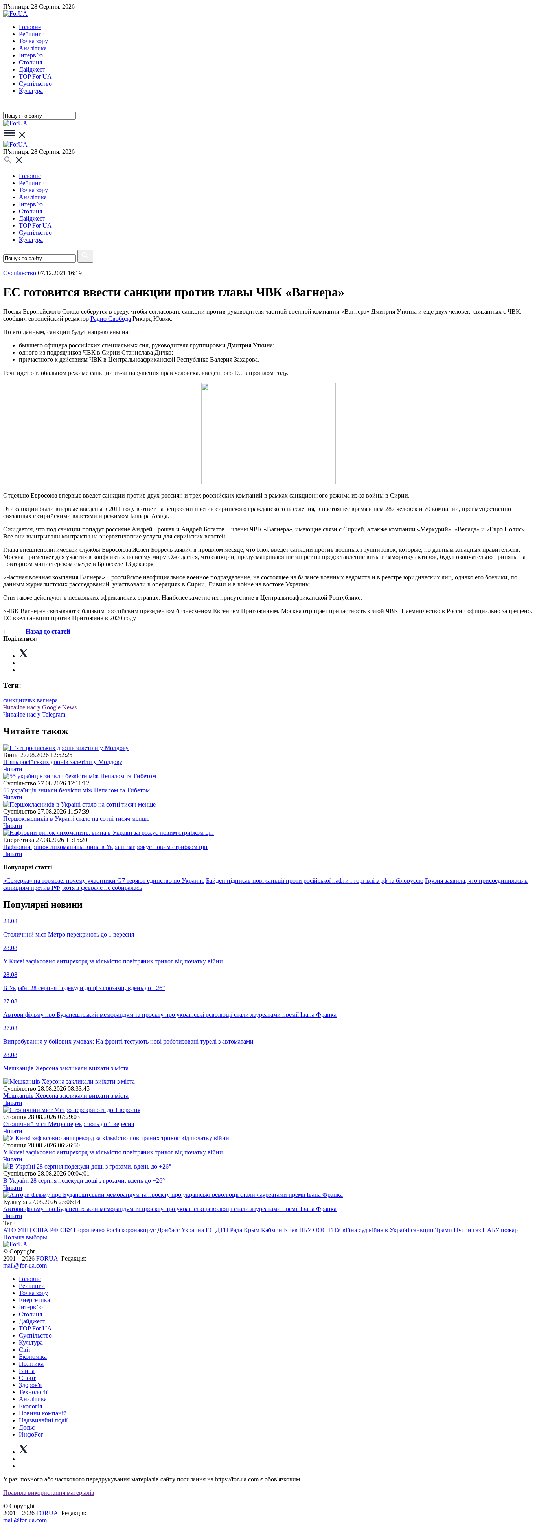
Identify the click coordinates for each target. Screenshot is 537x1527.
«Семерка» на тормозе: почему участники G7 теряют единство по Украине (103, 880)
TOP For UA (35, 76)
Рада (236, 1230)
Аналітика (33, 48)
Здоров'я (30, 1385)
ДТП (221, 1230)
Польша (13, 1237)
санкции (14, 700)
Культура (31, 90)
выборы (36, 1237)
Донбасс (168, 1230)
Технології (33, 1392)
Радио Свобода (110, 318)
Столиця (30, 62)
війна (349, 1230)
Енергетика (34, 1300)
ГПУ (334, 1230)
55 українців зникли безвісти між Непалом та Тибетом (76, 790)
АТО (9, 1230)
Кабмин (271, 1230)
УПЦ (24, 1230)
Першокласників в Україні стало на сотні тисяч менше (76, 818)
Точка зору (33, 41)
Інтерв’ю (31, 55)
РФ (54, 1230)
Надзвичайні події (43, 1420)
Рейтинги (32, 34)
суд (363, 1230)
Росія (113, 1230)
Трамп (443, 1230)
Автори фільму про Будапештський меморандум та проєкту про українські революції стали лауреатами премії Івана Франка (170, 1208)
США (40, 1230)
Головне (30, 27)
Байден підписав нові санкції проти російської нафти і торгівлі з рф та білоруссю (314, 880)
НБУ (305, 1230)
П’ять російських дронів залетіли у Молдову (62, 762)
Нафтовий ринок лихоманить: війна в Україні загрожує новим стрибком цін (105, 846)
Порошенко (89, 1230)
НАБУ (490, 1230)
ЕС (210, 1230)
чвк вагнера (42, 700)
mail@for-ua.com (25, 1265)
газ (477, 1230)
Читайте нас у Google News (40, 707)
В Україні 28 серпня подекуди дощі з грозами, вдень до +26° (84, 1180)
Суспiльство (35, 83)
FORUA (47, 1258)
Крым (251, 1230)
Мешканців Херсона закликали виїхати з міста (66, 1095)
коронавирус (138, 1230)
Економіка (33, 1356)
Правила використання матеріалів (48, 1492)
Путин (462, 1230)
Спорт (27, 1377)
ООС (320, 1230)
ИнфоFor (31, 1434)
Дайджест (32, 69)
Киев (291, 1230)
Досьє (27, 1427)
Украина (192, 1230)
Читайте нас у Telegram (34, 714)
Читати (12, 769)
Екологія (30, 1406)
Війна (27, 1370)
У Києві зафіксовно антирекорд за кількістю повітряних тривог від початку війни (113, 1152)
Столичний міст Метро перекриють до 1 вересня (68, 1124)
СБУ (66, 1230)
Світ (25, 1349)
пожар (509, 1230)
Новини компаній (43, 1413)
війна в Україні (389, 1230)
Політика (31, 1363)
